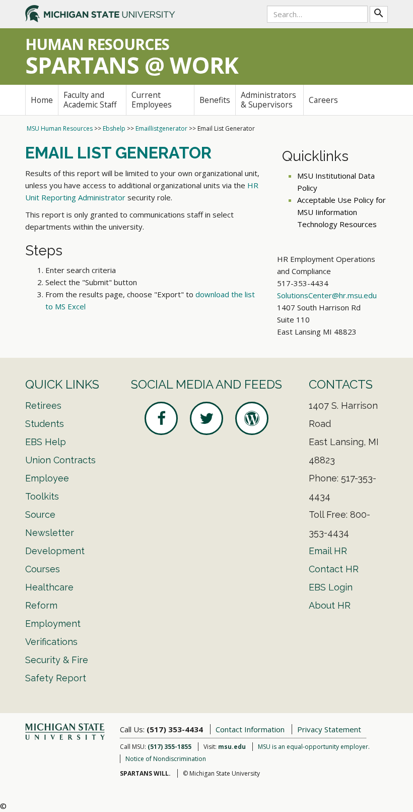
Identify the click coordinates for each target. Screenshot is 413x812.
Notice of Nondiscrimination (165, 758)
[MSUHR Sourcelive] (251, 418)
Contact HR (334, 569)
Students (44, 423)
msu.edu (232, 746)
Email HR (328, 551)
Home (42, 99)
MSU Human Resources (60, 128)
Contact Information (250, 729)
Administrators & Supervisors (268, 99)
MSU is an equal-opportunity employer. (314, 746)
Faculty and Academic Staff (90, 99)
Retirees (43, 405)
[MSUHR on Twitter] (206, 418)
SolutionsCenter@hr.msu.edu (327, 295)
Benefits (214, 99)
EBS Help (45, 442)
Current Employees (151, 99)
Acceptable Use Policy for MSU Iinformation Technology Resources (341, 212)
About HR (330, 605)
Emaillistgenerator (161, 128)
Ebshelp (114, 128)
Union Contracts (60, 460)
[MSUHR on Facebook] (161, 418)
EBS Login (331, 587)
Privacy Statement (329, 729)
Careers (323, 99)
